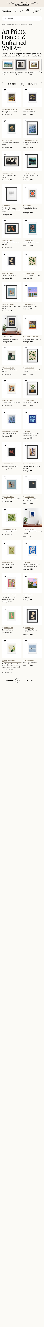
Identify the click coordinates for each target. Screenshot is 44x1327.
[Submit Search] (5, 18)
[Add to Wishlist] (5, 90)
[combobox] (22, 18)
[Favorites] (21, 11)
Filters (13, 84)
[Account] (15, 11)
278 (26, 680)
